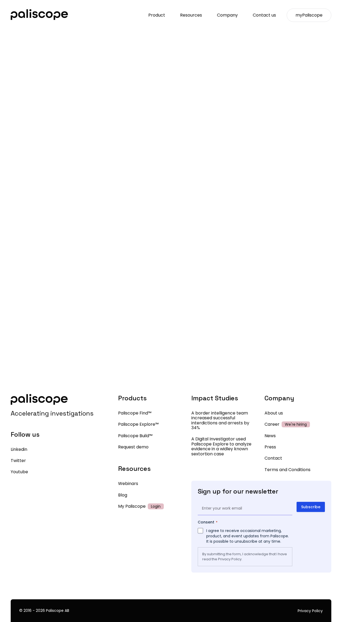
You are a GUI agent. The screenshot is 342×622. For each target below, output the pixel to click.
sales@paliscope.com (200, 404)
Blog (122, 495)
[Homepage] (39, 15)
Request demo (133, 447)
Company (227, 15)
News (270, 436)
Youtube (19, 472)
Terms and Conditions (287, 470)
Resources (191, 15)
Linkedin (19, 449)
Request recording (171, 213)
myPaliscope (309, 15)
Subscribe (310, 507)
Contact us (264, 15)
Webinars (128, 483)
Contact (273, 458)
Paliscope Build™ (135, 436)
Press (270, 447)
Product (156, 15)
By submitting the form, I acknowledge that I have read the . (244, 556)
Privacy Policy (230, 559)
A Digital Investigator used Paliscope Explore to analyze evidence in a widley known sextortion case (221, 446)
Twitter (18, 460)
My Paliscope (132, 506)
